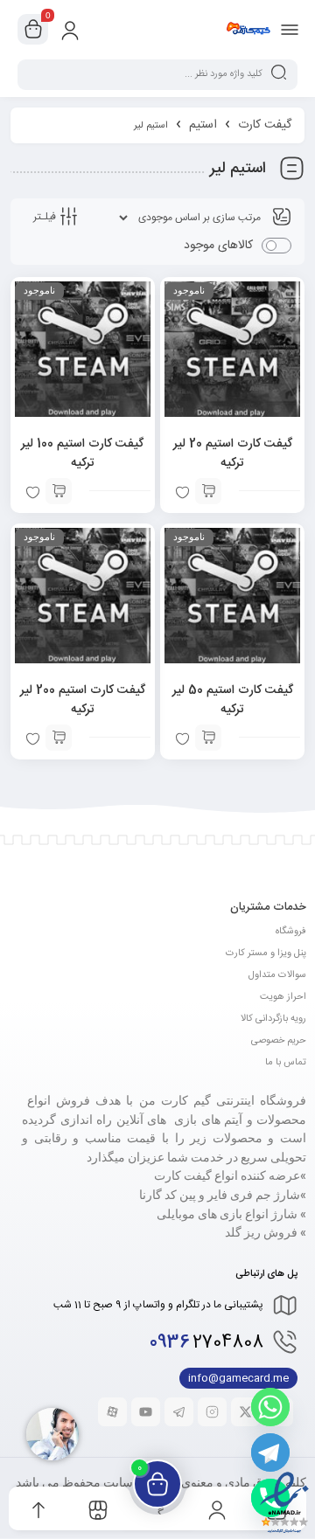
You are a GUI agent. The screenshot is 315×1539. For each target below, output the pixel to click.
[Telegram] (270, 1452)
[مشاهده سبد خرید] (33, 29)
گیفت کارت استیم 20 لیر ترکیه (232, 453)
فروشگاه (291, 931)
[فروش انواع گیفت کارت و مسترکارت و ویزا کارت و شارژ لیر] (248, 29)
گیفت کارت (264, 124)
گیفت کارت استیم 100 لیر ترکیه (82, 453)
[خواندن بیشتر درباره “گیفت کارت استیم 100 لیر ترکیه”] (59, 491)
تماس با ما (285, 1063)
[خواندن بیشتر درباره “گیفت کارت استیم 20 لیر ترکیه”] (208, 491)
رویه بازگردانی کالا (273, 1019)
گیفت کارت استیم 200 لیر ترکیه (82, 700)
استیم (203, 124)
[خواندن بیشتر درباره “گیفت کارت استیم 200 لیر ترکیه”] (59, 737)
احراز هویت (283, 997)
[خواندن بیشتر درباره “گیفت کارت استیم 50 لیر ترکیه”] (208, 737)
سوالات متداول (277, 975)
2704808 (206, 1342)
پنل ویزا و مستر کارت (266, 953)
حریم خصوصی (278, 1041)
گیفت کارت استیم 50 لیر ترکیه (232, 700)
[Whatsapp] (270, 1407)
